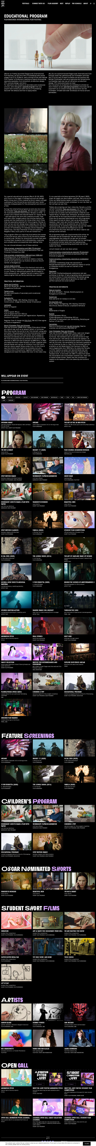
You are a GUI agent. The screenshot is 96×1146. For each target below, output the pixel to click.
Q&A (73, 397)
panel (62, 397)
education (18, 397)
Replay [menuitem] (67, 4)
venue (3, 400)
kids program (44, 397)
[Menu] (93, 3)
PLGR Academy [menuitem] (53, 4)
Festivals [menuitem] (25, 4)
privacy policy (26, 1144)
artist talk (9, 397)
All (3, 397)
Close (87, 1143)
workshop (11, 400)
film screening (34, 397)
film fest (25, 397)
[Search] (90, 4)
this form (28, 320)
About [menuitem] (85, 4)
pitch (68, 397)
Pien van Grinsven (20, 211)
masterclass (54, 397)
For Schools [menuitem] (77, 4)
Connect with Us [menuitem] (38, 4)
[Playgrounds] (3, 4)
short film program (82, 397)
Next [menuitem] (61, 4)
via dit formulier (73, 326)
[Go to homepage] (48, 1138)
